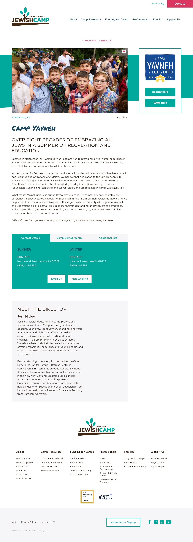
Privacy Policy (28, 522)
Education (75, 467)
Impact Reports (158, 467)
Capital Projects (78, 459)
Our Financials (23, 479)
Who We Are (23, 459)
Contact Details (30, 238)
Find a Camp (130, 463)
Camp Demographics (69, 238)
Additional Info (108, 238)
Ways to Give (157, 463)
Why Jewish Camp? (134, 459)
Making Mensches (50, 471)
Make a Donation (159, 459)
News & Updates (24, 463)
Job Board (105, 463)
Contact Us (22, 475)
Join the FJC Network (52, 459)
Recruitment (76, 463)
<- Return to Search (96, 40)
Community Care (79, 475)
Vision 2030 (22, 467)
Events (103, 459)
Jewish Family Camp (81, 471)
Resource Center (49, 467)
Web (14, 522)
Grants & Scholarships (135, 467)
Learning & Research (52, 463)
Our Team (21, 471)
